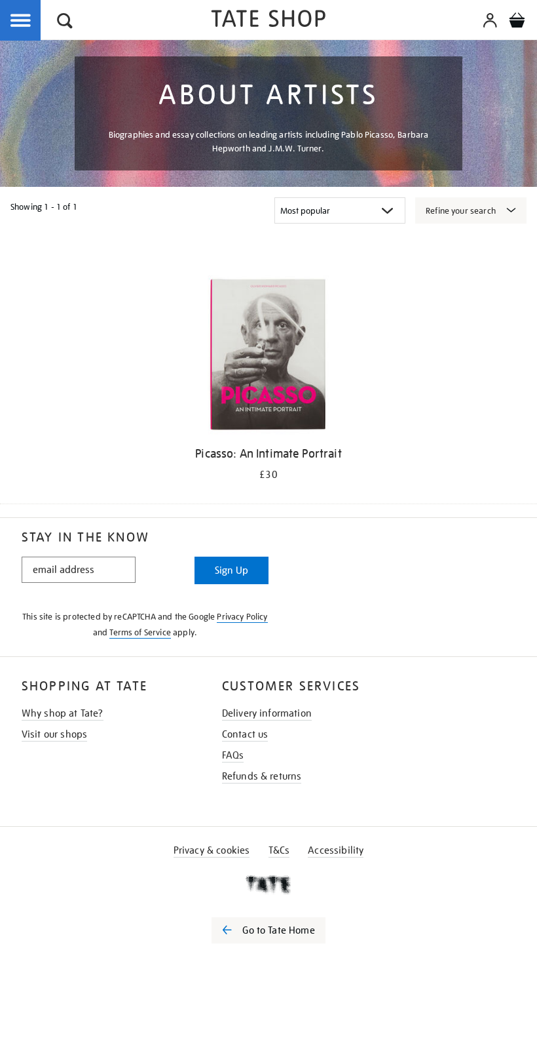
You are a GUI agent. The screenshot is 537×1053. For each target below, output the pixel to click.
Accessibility (335, 850)
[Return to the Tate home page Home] (268, 20)
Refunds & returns (262, 776)
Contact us (245, 734)
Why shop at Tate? (62, 713)
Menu (21, 21)
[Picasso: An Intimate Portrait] (268, 357)
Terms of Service (140, 632)
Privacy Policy (242, 616)
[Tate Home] (268, 884)
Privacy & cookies (212, 850)
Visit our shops (54, 734)
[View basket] (517, 22)
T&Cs (279, 850)
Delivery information (267, 713)
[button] (64, 22)
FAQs (233, 755)
